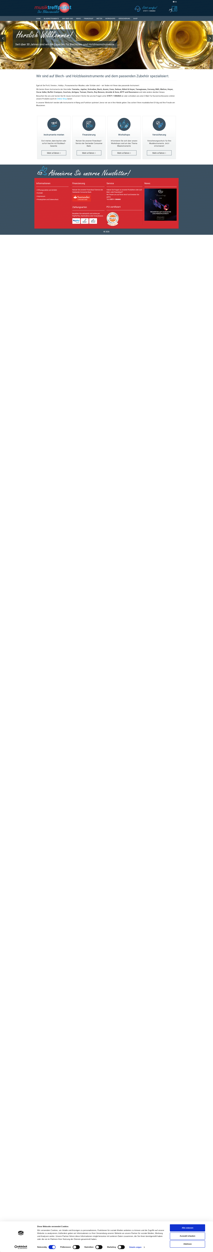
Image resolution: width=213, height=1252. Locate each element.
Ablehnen (187, 1244)
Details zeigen (135, 1247)
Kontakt (40, 193)
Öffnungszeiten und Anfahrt (47, 190)
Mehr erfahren (53, 153)
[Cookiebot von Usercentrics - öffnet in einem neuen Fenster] (21, 1247)
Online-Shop (62, 99)
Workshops (110, 18)
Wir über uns (67, 18)
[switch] (76, 1247)
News (78, 18)
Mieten (99, 18)
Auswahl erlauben (187, 1236)
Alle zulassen (187, 1228)
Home (38, 18)
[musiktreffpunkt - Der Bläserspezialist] (58, 7)
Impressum (41, 196)
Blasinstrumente (51, 18)
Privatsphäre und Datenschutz (47, 199)
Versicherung (124, 18)
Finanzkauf (88, 18)
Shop (135, 18)
